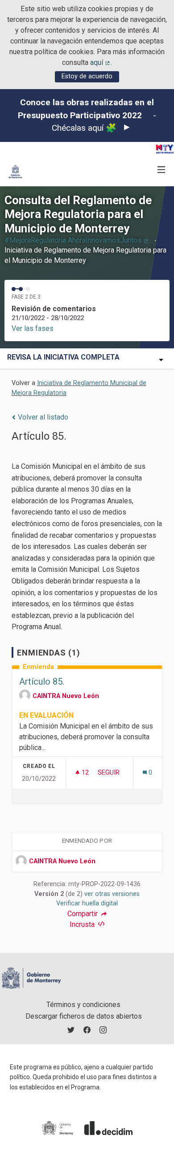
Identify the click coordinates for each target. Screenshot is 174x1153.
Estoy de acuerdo (87, 76)
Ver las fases (33, 328)
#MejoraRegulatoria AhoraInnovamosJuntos (76, 240)
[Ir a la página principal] (15, 171)
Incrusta (83, 924)
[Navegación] (161, 170)
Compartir (83, 913)
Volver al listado (42, 417)
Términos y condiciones (83, 1004)
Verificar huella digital (87, 903)
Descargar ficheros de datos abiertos (83, 1016)
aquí (100, 62)
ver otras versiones (112, 894)
